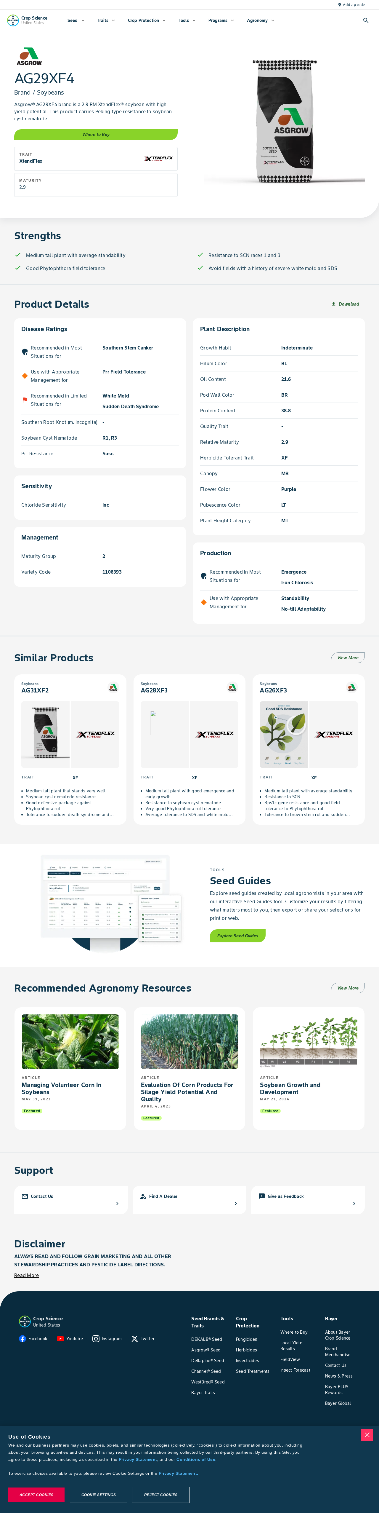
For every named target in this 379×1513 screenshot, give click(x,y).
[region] (189, 1469)
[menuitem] (76, 20)
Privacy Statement (138, 1459)
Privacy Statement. (178, 1473)
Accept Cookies (37, 1495)
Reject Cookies (161, 1495)
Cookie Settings (98, 1495)
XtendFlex (30, 161)
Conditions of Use (195, 1459)
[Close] (367, 1435)
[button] (25, 1321)
